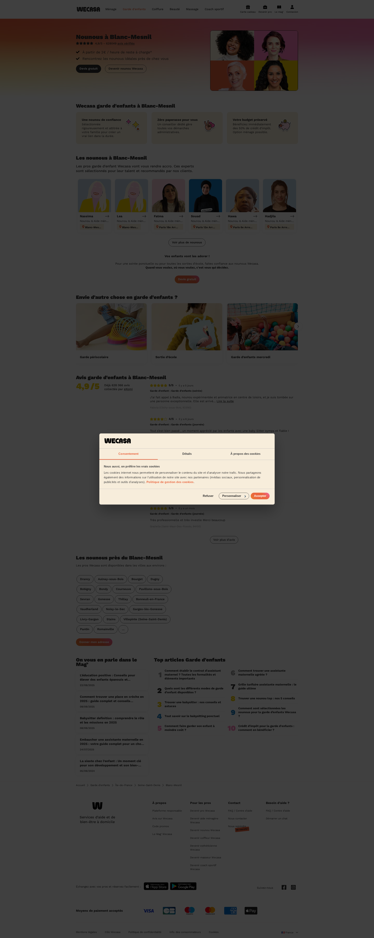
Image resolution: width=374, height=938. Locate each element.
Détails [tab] (187, 453)
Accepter (260, 496)
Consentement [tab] (128, 453)
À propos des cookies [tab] (245, 453)
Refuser (208, 496)
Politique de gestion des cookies (170, 482)
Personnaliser (231, 496)
